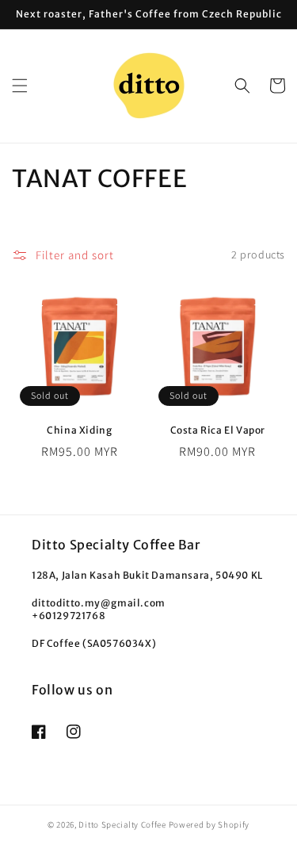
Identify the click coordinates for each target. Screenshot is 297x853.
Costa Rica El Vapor (217, 430)
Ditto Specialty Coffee (123, 824)
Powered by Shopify (209, 824)
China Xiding (79, 430)
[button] (19, 85)
